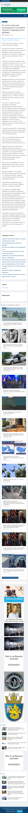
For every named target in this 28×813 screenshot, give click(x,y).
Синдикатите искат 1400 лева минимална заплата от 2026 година (13, 256)
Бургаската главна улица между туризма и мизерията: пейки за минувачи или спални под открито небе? (13, 435)
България (5, 21)
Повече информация (10, 811)
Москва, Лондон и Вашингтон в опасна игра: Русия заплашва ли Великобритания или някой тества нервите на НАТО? (14, 526)
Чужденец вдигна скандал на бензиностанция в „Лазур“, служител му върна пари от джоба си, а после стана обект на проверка (14, 502)
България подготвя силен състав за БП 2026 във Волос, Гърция (16, 743)
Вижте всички (23, 305)
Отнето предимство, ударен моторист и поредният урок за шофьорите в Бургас (12, 323)
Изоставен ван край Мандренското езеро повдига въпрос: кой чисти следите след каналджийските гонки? (13, 369)
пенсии (3, 287)
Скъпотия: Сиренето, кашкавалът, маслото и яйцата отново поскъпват (13, 275)
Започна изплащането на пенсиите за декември (12, 244)
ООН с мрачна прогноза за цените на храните (14, 260)
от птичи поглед (5, 1)
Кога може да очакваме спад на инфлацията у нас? (13, 248)
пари (7, 287)
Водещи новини (6, 441)
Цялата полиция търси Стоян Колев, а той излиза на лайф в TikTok (16, 748)
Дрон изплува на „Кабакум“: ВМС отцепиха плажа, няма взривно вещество (15, 738)
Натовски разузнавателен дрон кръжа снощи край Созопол (12, 412)
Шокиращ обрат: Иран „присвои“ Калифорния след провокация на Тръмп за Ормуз (13, 458)
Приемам (20, 811)
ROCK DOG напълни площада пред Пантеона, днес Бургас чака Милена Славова (14, 391)
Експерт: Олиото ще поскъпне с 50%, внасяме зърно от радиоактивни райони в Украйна (14, 263)
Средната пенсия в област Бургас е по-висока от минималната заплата (14, 240)
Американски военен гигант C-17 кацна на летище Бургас (13, 480)
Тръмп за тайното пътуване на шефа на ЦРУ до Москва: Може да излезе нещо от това (13, 548)
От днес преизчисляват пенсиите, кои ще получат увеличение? (13, 252)
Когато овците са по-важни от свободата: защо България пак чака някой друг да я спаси (13, 346)
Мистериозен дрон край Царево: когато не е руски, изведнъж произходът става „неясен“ (13, 570)
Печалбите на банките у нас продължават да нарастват (14, 267)
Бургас (4, 308)
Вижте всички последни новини (10, 577)
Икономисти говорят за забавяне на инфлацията (11, 271)
